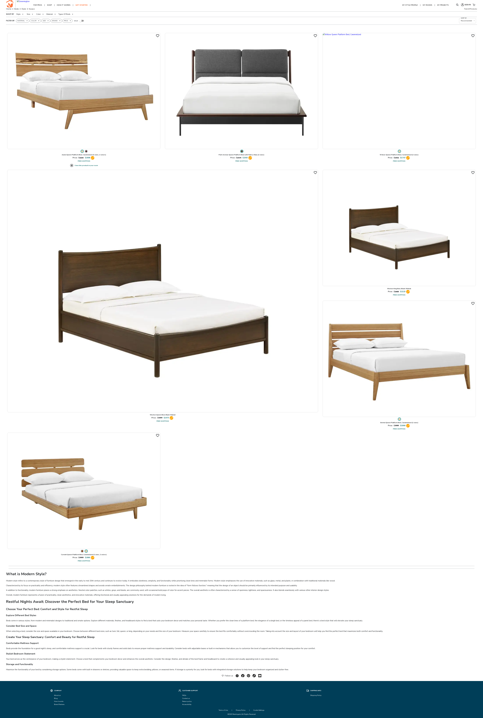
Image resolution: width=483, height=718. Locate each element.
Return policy (187, 701)
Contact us (186, 698)
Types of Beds (64, 14)
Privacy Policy (240, 710)
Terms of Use (223, 710)
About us (57, 695)
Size (28, 14)
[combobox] (467, 20)
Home (8, 9)
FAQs (184, 695)
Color (38, 14)
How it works (59, 701)
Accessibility (186, 704)
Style (24, 9)
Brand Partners (59, 704)
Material (49, 14)
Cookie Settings (258, 710)
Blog (56, 698)
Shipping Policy (315, 695)
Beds (16, 9)
